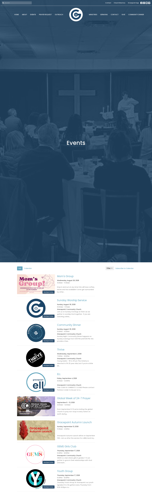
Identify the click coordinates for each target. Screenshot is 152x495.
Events (33, 14)
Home (16, 14)
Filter (109, 268)
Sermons (104, 14)
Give (123, 14)
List (19, 268)
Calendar (28, 268)
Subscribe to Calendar (124, 268)
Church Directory (119, 3)
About (24, 14)
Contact (108, 3)
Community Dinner (136, 14)
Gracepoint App (133, 3)
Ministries (93, 14)
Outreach (59, 14)
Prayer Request (45, 14)
